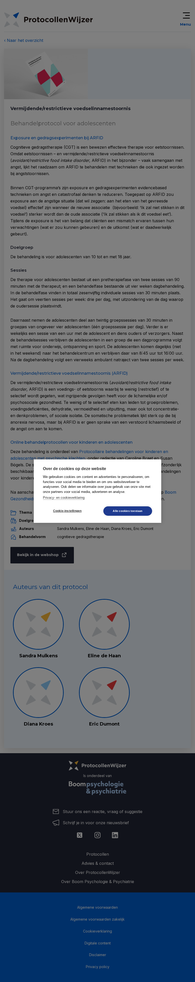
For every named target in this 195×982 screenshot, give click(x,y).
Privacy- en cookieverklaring (64, 497)
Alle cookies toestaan (127, 510)
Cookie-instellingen (67, 511)
